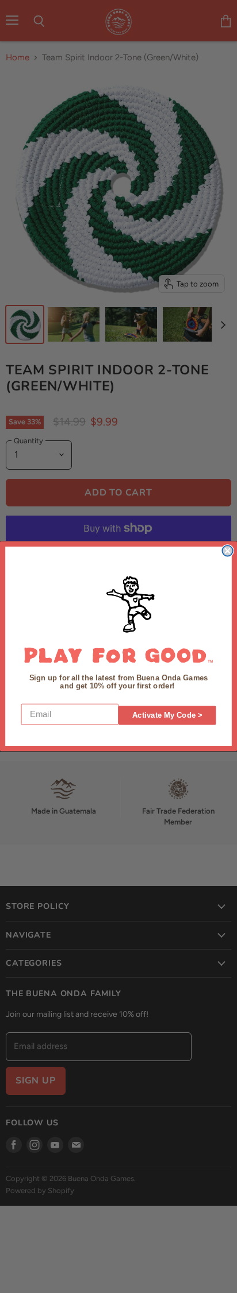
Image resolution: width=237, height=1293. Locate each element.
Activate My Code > (167, 715)
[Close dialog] (227, 551)
